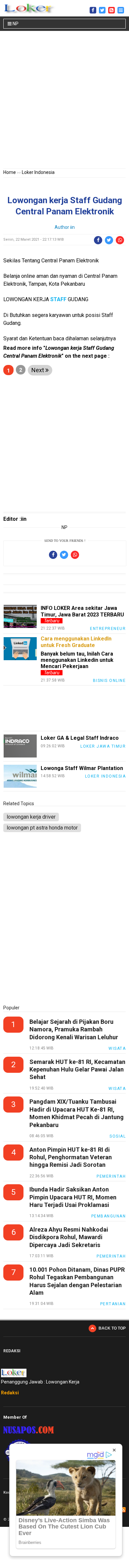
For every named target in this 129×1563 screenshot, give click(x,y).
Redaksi (10, 1392)
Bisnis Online (109, 680)
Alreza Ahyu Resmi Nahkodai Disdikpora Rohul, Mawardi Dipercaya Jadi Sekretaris (68, 1237)
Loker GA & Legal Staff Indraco (80, 738)
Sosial (117, 1136)
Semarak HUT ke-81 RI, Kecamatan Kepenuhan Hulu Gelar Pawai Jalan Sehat (77, 1069)
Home (9, 172)
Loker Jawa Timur (103, 746)
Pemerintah (111, 1176)
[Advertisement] (64, 101)
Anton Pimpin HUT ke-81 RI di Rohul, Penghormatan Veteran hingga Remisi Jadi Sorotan (70, 1157)
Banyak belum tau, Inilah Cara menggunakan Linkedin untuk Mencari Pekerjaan (77, 660)
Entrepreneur (108, 628)
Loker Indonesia (38, 172)
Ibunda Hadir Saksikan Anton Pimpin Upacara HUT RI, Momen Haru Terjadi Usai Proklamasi (72, 1197)
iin (72, 227)
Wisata (117, 1048)
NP (15, 23)
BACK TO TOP (112, 1328)
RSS (123, 1509)
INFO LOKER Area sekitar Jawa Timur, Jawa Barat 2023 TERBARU (82, 611)
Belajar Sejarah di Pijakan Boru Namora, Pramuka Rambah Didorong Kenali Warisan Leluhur (73, 1029)
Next (38, 370)
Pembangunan (108, 1216)
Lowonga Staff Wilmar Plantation (82, 768)
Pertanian (113, 1304)
